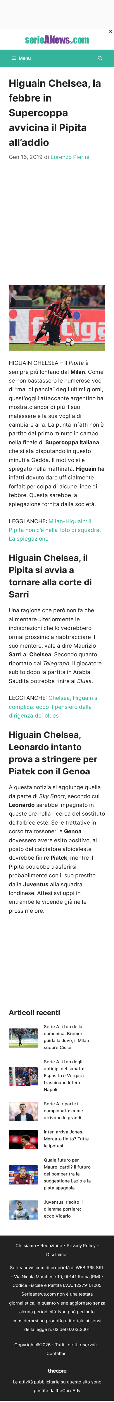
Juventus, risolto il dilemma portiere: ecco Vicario (63, 1209)
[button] (100, 58)
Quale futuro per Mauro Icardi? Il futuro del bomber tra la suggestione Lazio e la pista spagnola (67, 1174)
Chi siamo (25, 1245)
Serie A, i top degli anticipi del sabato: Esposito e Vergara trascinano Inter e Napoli (64, 1075)
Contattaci (57, 1353)
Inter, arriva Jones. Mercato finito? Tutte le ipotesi (66, 1139)
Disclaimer (57, 1254)
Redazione (51, 1245)
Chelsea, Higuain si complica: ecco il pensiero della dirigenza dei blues (54, 707)
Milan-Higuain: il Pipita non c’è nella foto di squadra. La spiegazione (55, 530)
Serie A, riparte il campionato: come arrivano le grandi (63, 1110)
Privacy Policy (81, 1245)
